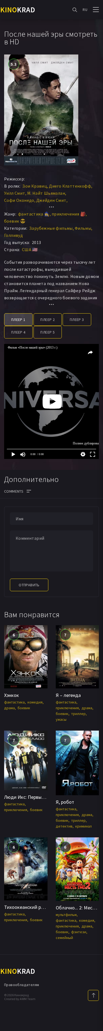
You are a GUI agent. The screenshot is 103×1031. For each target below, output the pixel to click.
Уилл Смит (14, 193)
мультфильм (66, 914)
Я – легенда (68, 695)
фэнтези (78, 931)
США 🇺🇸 (30, 249)
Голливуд (13, 235)
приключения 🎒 (69, 214)
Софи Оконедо (19, 200)
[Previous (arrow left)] (9, 515)
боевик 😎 (15, 221)
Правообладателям (21, 984)
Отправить (29, 584)
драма (9, 707)
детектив (64, 826)
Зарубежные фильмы (51, 228)
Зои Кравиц (34, 186)
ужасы (61, 719)
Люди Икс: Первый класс (30, 797)
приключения (67, 707)
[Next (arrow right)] (93, 515)
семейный (64, 937)
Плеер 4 (18, 332)
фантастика (14, 702)
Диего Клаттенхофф (70, 186)
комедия (35, 702)
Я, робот (65, 802)
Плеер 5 (47, 332)
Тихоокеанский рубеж (28, 907)
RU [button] (85, 9)
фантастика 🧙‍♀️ (34, 214)
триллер (78, 713)
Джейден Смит (51, 200)
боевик (24, 707)
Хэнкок (11, 695)
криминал (83, 826)
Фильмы (83, 228)
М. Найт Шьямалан (46, 193)
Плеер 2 (47, 319)
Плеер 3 (77, 319)
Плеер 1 (18, 319)
